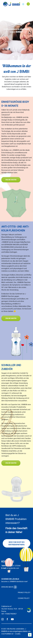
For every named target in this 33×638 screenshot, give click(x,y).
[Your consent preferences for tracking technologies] (30, 635)
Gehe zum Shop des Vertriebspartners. (16, 543)
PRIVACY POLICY (24, 592)
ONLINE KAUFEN (10, 180)
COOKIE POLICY (23, 598)
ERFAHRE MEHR (7, 587)
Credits (17, 634)
